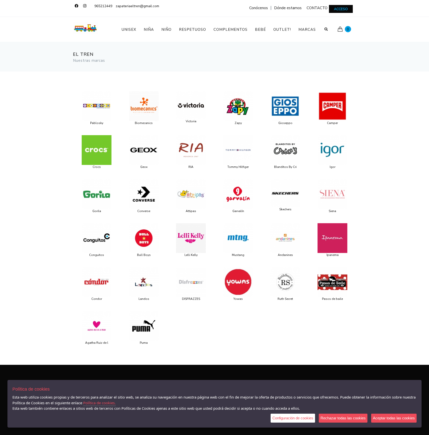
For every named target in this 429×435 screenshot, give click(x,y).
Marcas (307, 29)
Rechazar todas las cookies (343, 418)
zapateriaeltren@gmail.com (137, 6)
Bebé (260, 29)
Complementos (231, 29)
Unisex (129, 29)
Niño (166, 29)
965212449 (103, 6)
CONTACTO (317, 7)
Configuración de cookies (292, 418)
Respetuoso (192, 29)
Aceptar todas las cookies (394, 418)
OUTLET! (282, 29)
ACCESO (341, 9)
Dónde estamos (288, 7)
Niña (149, 29)
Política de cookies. (99, 402)
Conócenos (258, 7)
